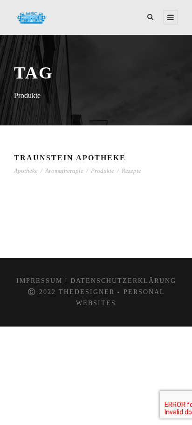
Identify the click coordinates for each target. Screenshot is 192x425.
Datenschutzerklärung (123, 280)
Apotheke (26, 170)
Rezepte (131, 170)
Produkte (102, 170)
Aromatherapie (64, 170)
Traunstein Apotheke (70, 158)
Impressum (39, 280)
